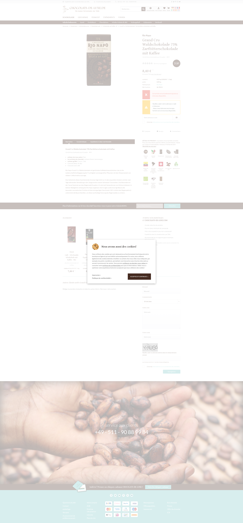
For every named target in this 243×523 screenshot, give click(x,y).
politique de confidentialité (111, 265)
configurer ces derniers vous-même (134, 263)
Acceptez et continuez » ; (139, 276)
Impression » (96, 275)
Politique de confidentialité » (102, 278)
